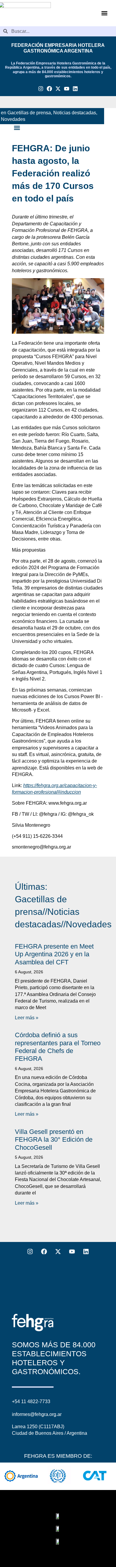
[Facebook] (49, 88)
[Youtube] (66, 88)
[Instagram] (41, 88)
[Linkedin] (75, 88)
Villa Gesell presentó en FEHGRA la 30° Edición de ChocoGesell (54, 1139)
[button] (104, 13)
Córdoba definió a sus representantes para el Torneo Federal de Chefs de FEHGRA (58, 1046)
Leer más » (26, 1017)
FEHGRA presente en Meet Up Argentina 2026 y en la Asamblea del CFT (54, 954)
